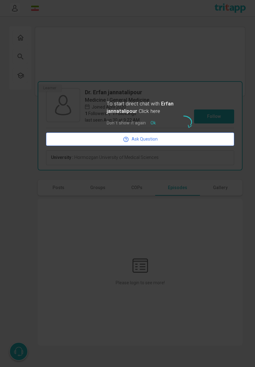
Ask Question (145, 139)
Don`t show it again (126, 123)
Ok (153, 123)
